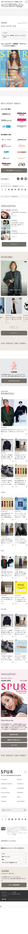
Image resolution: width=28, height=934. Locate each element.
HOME (2, 196)
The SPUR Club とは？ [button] (14, 381)
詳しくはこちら (19, 6)
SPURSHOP (4, 895)
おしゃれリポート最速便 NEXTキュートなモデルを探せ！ (14, 36)
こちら (15, 834)
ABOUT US (4, 892)
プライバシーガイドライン (7, 894)
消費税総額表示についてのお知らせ (8, 840)
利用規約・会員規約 (16, 894)
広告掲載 (14, 892)
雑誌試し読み (7, 196)
